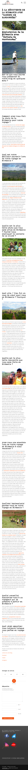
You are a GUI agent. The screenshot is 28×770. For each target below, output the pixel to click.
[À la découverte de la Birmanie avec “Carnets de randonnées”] (14, 25)
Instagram (4, 660)
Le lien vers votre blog (7, 652)
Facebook (4, 655)
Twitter (3, 657)
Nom (19, 704)
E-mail (19, 709)
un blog (8, 86)
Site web (19, 713)
